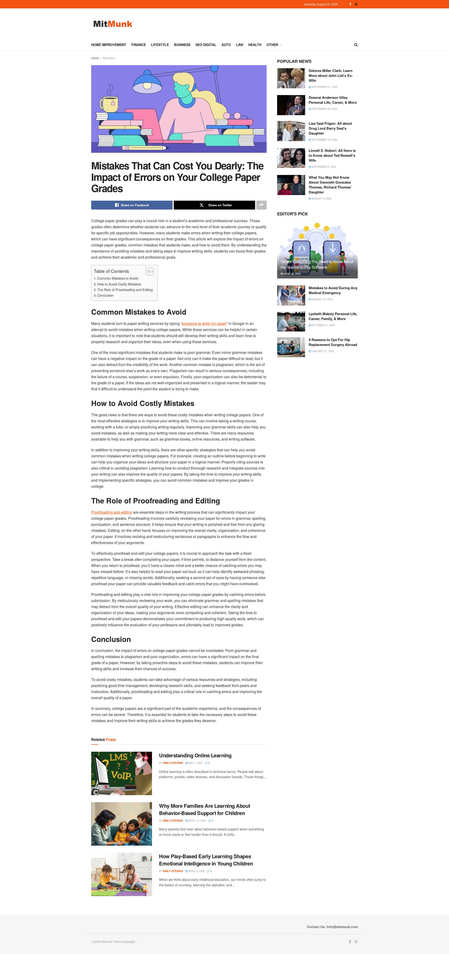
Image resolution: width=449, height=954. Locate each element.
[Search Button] (356, 44)
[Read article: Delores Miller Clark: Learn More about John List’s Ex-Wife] (291, 78)
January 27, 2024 (322, 351)
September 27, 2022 (324, 87)
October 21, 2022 (323, 325)
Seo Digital (206, 44)
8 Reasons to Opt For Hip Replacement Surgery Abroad (333, 342)
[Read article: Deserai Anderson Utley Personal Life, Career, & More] (291, 105)
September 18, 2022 (324, 139)
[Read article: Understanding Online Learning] (121, 773)
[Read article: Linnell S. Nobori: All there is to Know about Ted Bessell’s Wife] (291, 158)
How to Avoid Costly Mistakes (119, 283)
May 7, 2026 (195, 763)
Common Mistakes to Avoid (117, 278)
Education (109, 58)
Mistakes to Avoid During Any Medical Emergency (333, 290)
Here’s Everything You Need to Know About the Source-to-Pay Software (317, 264)
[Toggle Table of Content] (147, 271)
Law (239, 44)
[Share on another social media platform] (261, 205)
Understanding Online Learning (195, 755)
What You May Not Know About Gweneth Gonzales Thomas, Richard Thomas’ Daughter (330, 185)
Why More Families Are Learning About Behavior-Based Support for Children (204, 809)
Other (272, 44)
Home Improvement (108, 44)
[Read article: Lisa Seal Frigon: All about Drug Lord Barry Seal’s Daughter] (291, 131)
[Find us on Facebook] (350, 4)
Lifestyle (160, 44)
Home (95, 58)
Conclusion (105, 295)
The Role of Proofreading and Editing (125, 289)
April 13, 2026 (197, 820)
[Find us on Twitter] (356, 4)
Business (182, 44)
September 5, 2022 (323, 166)
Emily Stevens (173, 763)
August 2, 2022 (321, 198)
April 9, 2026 (196, 871)
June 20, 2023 (292, 273)
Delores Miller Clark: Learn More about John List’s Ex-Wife (331, 75)
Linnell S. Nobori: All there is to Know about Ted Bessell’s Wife (332, 155)
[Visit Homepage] (112, 24)
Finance (138, 44)
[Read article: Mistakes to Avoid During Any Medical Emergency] (291, 295)
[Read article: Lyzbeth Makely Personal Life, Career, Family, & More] (291, 321)
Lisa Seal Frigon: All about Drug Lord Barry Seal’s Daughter (330, 128)
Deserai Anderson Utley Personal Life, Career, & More (333, 100)
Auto (226, 44)
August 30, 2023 (322, 299)
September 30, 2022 (324, 108)
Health (254, 44)
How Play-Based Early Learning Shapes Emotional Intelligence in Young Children (206, 859)
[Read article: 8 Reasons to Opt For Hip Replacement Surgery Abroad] (291, 347)
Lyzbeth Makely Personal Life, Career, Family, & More (333, 316)
